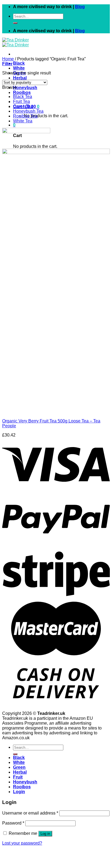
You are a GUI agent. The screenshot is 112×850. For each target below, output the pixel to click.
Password (13, 823)
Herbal (20, 78)
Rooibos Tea (25, 116)
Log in (45, 834)
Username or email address (30, 813)
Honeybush (25, 87)
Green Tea (23, 106)
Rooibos (22, 92)
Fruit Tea (21, 101)
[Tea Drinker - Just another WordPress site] (15, 42)
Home (8, 59)
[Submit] (15, 23)
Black (19, 63)
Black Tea (22, 96)
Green (19, 767)
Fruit (18, 777)
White (19, 68)
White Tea (22, 121)
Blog (80, 6)
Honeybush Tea (28, 111)
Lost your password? (22, 843)
